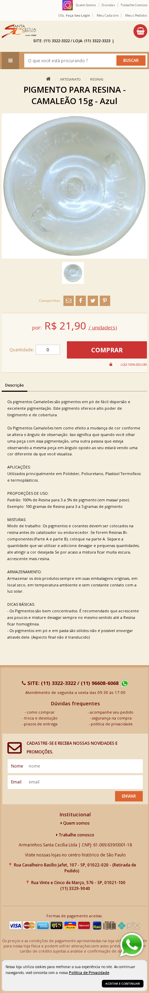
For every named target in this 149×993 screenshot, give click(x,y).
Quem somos (76, 823)
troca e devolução (41, 718)
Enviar (129, 796)
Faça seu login (78, 15)
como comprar (41, 712)
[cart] (140, 31)
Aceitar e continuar (122, 983)
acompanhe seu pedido (111, 712)
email (16, 782)
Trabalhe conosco (76, 835)
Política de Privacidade (89, 972)
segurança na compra (112, 718)
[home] (19, 31)
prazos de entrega (41, 723)
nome (17, 766)
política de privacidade (112, 723)
